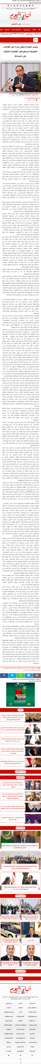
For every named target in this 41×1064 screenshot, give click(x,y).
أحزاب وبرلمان (33, 1025)
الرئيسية (32, 1003)
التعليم (20, 1020)
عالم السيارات (33, 1042)
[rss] (17, 5)
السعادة (8, 1042)
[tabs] (8, 5)
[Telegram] (29, 675)
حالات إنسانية (20, 1034)
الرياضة (7, 30)
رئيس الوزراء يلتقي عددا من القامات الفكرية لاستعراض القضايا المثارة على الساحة (22, 669)
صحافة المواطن (8, 1034)
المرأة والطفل (8, 1025)
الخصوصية (20, 1051)
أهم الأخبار (20, 828)
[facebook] (32, 5)
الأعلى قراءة (20, 896)
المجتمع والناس (20, 1038)
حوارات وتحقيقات (9, 1012)
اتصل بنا (8, 1051)
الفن (20, 1012)
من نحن (9, 1046)
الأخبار (34, 30)
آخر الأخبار (21, 777)
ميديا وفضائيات (32, 1016)
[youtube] (26, 5)
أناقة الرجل (32, 1029)
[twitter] (29, 5)
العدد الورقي (20, 772)
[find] (14, 5)
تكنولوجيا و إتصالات (20, 1025)
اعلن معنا (32, 1051)
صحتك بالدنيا (20, 1029)
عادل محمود (31, 100)
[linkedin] (23, 5)
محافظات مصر (16, 30)
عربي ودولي (26, 30)
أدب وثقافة (32, 1020)
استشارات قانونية (20, 1042)
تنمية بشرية (8, 1020)
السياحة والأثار (9, 1038)
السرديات (32, 1038)
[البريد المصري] (20, 695)
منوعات (32, 1046)
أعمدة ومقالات (9, 1016)
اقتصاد (9, 1007)
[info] (11, 5)
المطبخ (9, 1029)
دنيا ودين (32, 1034)
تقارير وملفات (20, 1016)
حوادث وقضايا (32, 1012)
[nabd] (20, 5)
